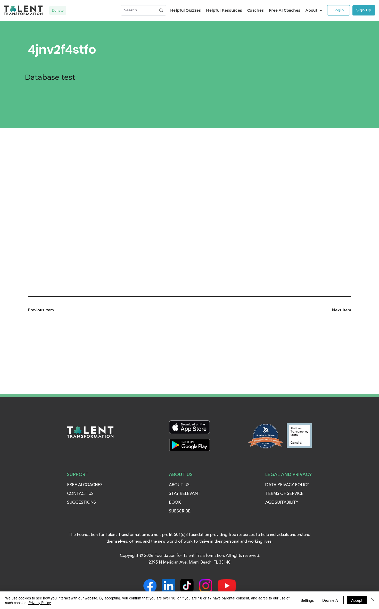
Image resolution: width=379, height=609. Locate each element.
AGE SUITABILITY (281, 503)
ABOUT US (179, 485)
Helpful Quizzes (185, 10)
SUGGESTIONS (81, 503)
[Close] (373, 600)
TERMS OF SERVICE (284, 494)
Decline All (330, 600)
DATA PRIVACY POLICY (287, 485)
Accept (356, 600)
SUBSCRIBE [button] (180, 511)
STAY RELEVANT (185, 494)
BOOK (175, 503)
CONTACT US (80, 494)
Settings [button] (307, 600)
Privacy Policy (39, 602)
